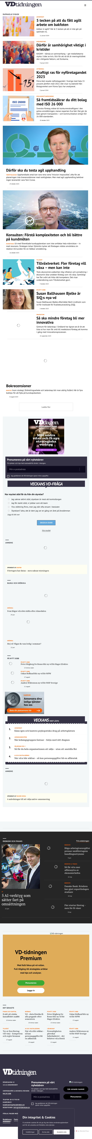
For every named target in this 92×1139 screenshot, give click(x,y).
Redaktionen (7, 1119)
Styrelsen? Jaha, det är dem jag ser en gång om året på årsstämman (40, 510)
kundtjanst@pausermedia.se (14, 1105)
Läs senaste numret (75, 1089)
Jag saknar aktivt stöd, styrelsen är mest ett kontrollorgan (36, 499)
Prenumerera (30, 983)
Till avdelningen (82, 841)
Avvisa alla (45, 1132)
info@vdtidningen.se (21, 1108)
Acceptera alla (61, 1132)
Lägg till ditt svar (14, 514)
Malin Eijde (7, 1093)
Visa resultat (46, 530)
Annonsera (6, 1121)
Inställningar (30, 1132)
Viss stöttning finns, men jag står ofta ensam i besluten (35, 507)
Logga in (31, 990)
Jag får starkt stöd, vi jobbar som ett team (29, 503)
